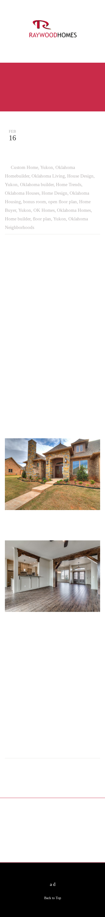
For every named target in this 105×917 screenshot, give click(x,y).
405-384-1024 (52, 51)
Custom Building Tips (60, 820)
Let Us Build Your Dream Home (12, 828)
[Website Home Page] (52, 30)
